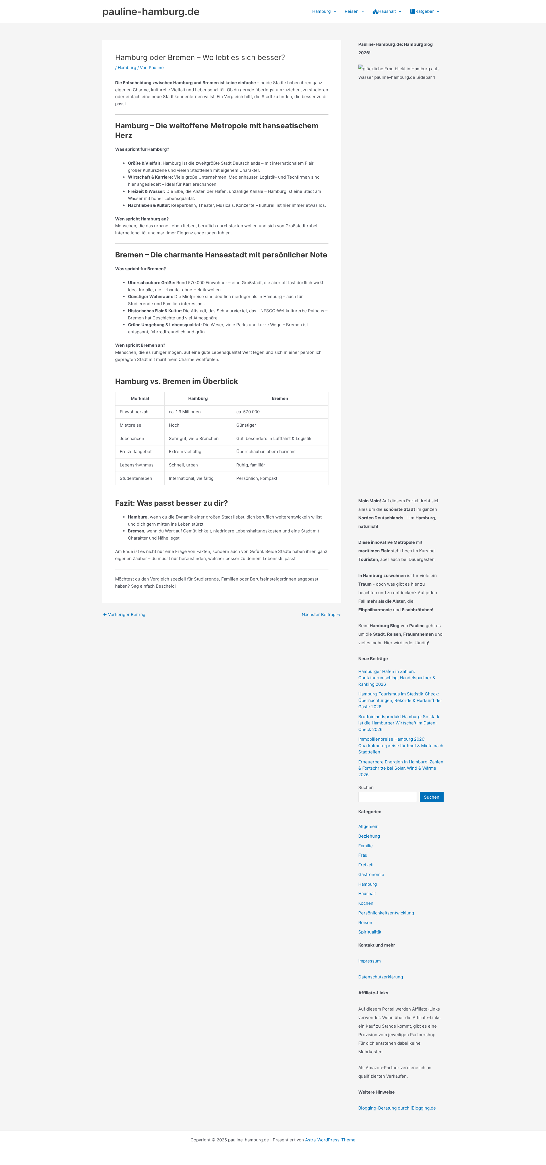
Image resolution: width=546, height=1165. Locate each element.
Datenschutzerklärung (380, 977)
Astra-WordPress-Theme (330, 1140)
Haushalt (367, 893)
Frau (362, 855)
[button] (333, 11)
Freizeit (366, 864)
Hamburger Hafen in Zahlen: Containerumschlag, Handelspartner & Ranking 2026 (396, 678)
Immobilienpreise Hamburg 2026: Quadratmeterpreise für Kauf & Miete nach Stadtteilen (400, 745)
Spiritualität (369, 932)
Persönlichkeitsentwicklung (386, 913)
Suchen (366, 787)
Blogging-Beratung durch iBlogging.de (397, 1108)
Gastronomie (371, 874)
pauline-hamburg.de (151, 11)
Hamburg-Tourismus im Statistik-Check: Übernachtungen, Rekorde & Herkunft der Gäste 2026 (400, 700)
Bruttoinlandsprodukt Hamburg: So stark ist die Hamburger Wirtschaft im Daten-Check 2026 (398, 723)
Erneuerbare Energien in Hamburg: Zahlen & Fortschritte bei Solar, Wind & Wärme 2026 (400, 768)
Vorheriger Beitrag (124, 614)
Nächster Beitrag (321, 614)
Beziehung (369, 836)
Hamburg (127, 67)
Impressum (369, 961)
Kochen (365, 903)
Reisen (365, 922)
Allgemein (368, 826)
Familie (365, 845)
